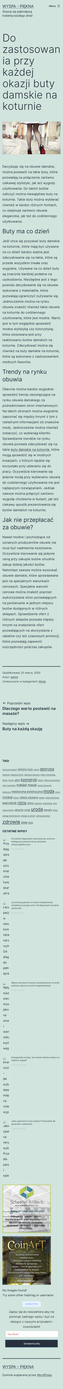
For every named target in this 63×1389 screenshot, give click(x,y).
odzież (16, 798)
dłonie (4, 780)
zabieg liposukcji (43, 816)
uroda (37, 809)
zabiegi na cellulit (28, 816)
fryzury (11, 780)
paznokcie (9, 803)
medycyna (6, 792)
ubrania (19, 809)
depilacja (6, 775)
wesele (48, 809)
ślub (30, 822)
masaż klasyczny (44, 785)
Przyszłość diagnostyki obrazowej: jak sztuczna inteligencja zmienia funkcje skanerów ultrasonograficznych (33, 841)
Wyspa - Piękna (18, 6)
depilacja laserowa (32, 775)
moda (48, 791)
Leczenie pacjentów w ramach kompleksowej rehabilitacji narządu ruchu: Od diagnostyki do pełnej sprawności (35, 905)
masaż (32, 785)
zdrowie (11, 822)
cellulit (36, 770)
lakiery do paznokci (52, 780)
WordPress (44, 1375)
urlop (27, 809)
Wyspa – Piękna (18, 1366)
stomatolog (47, 803)
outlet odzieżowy (52, 798)
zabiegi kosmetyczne (11, 816)
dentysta (47, 769)
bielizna (22, 769)
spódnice (38, 803)
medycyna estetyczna (27, 791)
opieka (41, 798)
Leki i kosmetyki (9, 785)
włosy (55, 810)
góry (17, 779)
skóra (30, 803)
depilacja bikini (17, 775)
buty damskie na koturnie (30, 450)
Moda (42, 681)
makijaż (21, 785)
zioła (24, 822)
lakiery (40, 780)
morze (57, 792)
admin (14, 677)
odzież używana (29, 797)
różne (21, 803)
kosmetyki (29, 780)
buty (30, 769)
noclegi (7, 797)
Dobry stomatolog (48, 775)
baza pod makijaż (9, 770)
